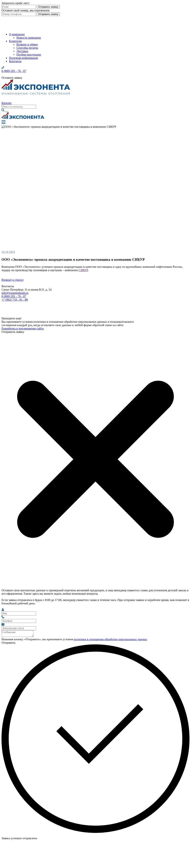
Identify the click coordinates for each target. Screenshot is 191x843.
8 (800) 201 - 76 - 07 (13, 296)
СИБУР (83, 270)
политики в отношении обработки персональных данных (110, 639)
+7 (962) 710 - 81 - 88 (14, 299)
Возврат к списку (12, 279)
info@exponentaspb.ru (14, 293)
